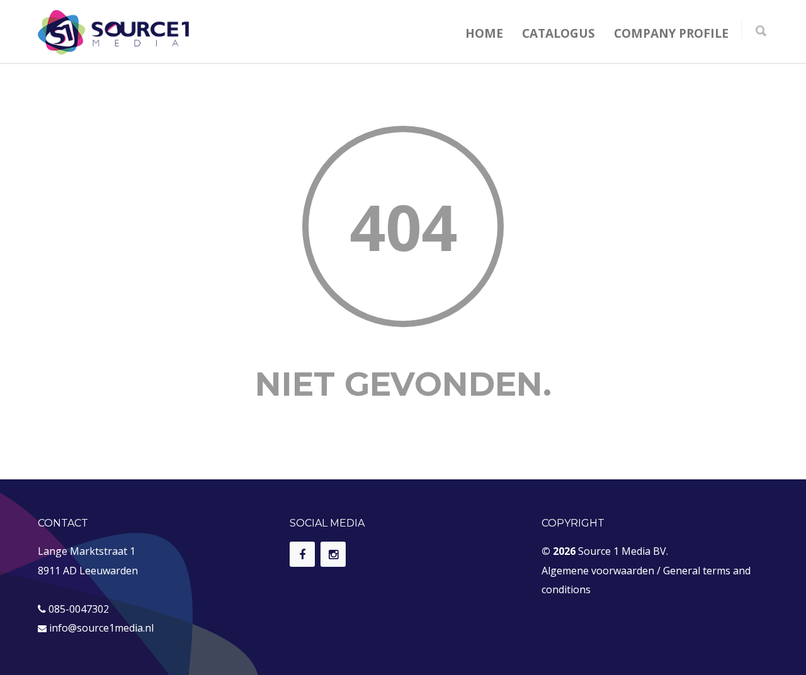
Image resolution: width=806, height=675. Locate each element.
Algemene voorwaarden (598, 570)
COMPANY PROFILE (671, 33)
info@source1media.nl (101, 628)
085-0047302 (78, 609)
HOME (484, 33)
